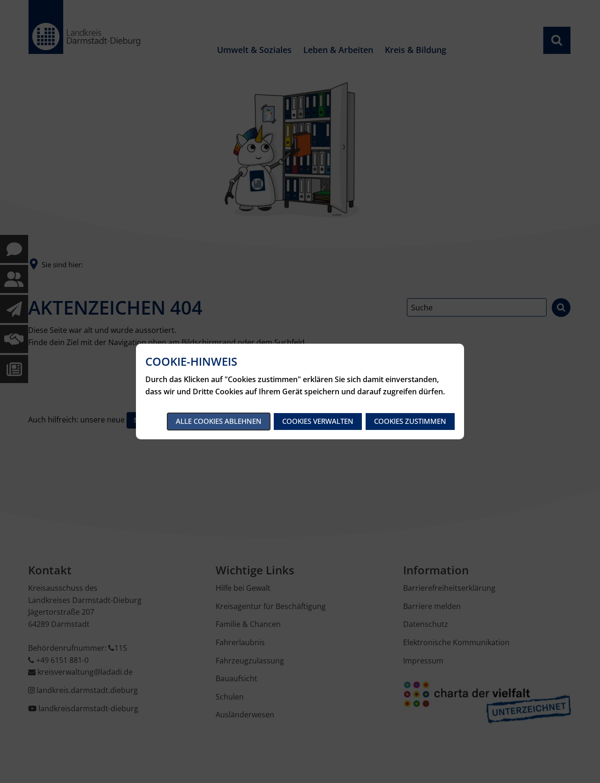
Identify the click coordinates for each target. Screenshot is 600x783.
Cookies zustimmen (410, 421)
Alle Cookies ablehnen (219, 421)
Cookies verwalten (317, 421)
